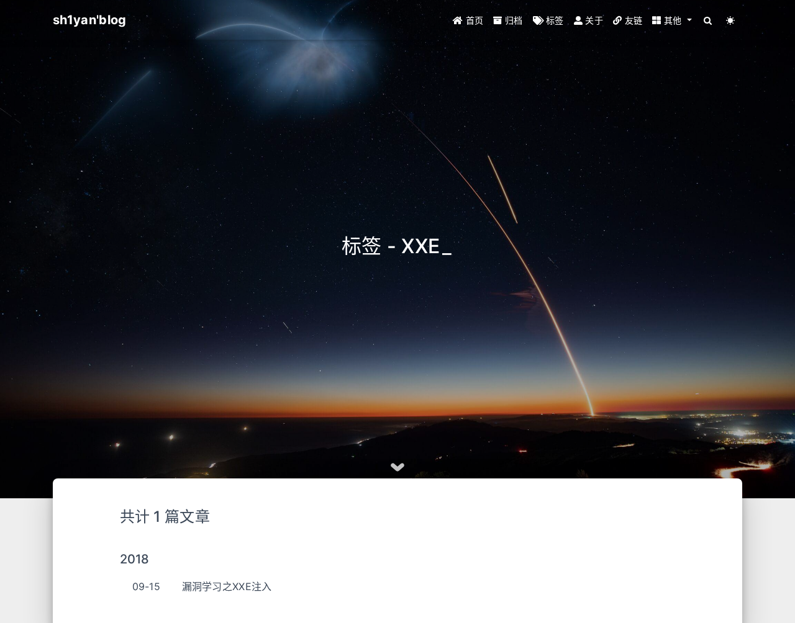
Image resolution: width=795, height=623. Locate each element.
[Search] (708, 20)
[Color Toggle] (730, 20)
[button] (671, 20)
